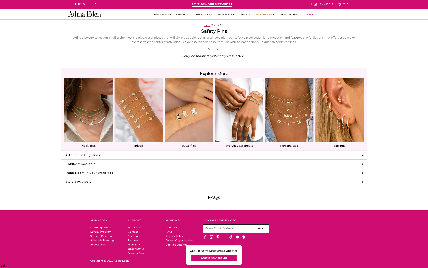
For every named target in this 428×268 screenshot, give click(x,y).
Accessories (98, 244)
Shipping (133, 236)
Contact (133, 231)
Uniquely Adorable (80, 164)
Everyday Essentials (239, 145)
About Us (172, 227)
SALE (310, 14)
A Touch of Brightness (83, 155)
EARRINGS (182, 14)
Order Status (136, 248)
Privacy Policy (174, 236)
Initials (138, 145)
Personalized (289, 145)
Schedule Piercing (102, 240)
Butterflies (189, 145)
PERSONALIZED (289, 14)
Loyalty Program (101, 231)
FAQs (169, 231)
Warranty (134, 244)
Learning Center (101, 227)
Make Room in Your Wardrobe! (90, 172)
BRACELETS (225, 14)
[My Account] (315, 5)
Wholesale (135, 227)
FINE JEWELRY (264, 14)
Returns (133, 240)
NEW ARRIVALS (162, 14)
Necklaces (89, 145)
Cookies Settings (176, 244)
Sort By (213, 49)
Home (207, 25)
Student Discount (101, 236)
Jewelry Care (136, 253)
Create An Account (214, 257)
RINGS (243, 14)
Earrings (339, 145)
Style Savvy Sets (78, 181)
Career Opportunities (180, 240)
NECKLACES (203, 14)
